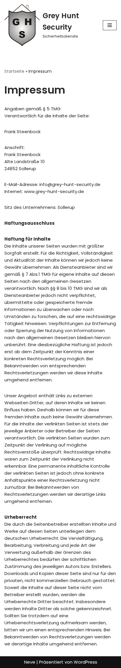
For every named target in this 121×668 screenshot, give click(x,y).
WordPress (85, 662)
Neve (29, 662)
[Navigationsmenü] (110, 25)
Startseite (14, 71)
